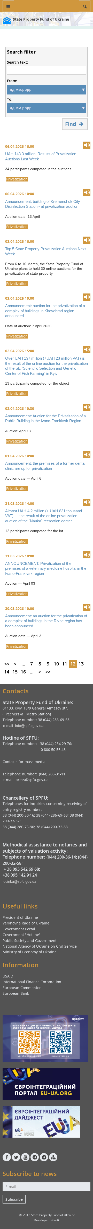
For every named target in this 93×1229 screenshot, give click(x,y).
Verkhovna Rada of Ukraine (26, 923)
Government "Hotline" (22, 934)
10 (56, 664)
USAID (8, 976)
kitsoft (54, 1220)
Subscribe (14, 1199)
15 (15, 672)
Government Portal (19, 929)
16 (23, 672)
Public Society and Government (30, 940)
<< (6, 664)
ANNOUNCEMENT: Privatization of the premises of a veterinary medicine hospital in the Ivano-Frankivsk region (45, 568)
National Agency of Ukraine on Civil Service (40, 946)
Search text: (17, 62)
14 (6, 672)
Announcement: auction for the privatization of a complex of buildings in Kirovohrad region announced (45, 311)
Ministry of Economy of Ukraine (30, 951)
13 (81, 664)
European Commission (22, 987)
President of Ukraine (20, 917)
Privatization (17, 179)
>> (48, 672)
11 (64, 664)
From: (12, 81)
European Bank (16, 993)
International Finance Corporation (32, 981)
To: (9, 99)
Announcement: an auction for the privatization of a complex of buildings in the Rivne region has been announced (46, 621)
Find (71, 123)
